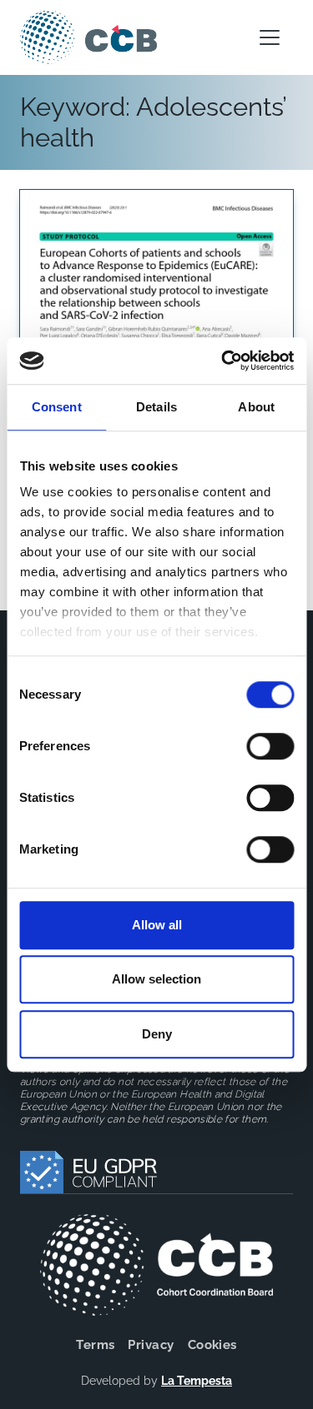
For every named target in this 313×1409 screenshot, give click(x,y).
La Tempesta (196, 1380)
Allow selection (156, 979)
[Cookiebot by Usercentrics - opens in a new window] (223, 360)
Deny (157, 1034)
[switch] (270, 746)
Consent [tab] (57, 407)
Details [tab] (156, 407)
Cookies (212, 1344)
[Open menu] (269, 37)
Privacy (151, 1344)
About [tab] (256, 407)
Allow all (157, 925)
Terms (95, 1344)
